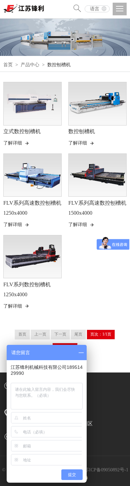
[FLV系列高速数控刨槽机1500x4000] (97, 175)
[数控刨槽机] (97, 103)
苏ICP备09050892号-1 (106, 469)
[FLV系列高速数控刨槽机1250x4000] (32, 175)
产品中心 (30, 64)
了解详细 (16, 142)
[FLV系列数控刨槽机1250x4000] (32, 256)
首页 (8, 64)
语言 (94, 8)
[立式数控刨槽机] (32, 103)
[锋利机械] (25, 6)
